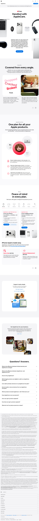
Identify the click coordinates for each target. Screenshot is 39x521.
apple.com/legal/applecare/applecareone (6, 487)
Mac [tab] (9, 206)
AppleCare (3, 3)
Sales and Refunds (13, 519)
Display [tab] (14, 206)
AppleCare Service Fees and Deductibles (28, 447)
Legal (17, 519)
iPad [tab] (19, 206)
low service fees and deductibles (17, 246)
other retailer (14, 515)
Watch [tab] (23, 206)
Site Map (20, 519)
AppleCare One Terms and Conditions (11, 426)
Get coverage (36, 3)
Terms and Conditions (12, 427)
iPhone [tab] (3, 206)
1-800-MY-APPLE (24, 515)
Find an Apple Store (9, 515)
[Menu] (38, 1)
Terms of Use (7, 519)
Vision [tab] (29, 206)
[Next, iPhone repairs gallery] (36, 268)
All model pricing (13, 224)
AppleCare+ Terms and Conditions (21, 445)
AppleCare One (34, 468)
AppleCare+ (3, 469)
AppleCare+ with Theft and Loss (11, 469)
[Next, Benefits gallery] (36, 108)
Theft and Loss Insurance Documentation (24, 426)
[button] (33, 1)
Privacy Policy (3, 519)
